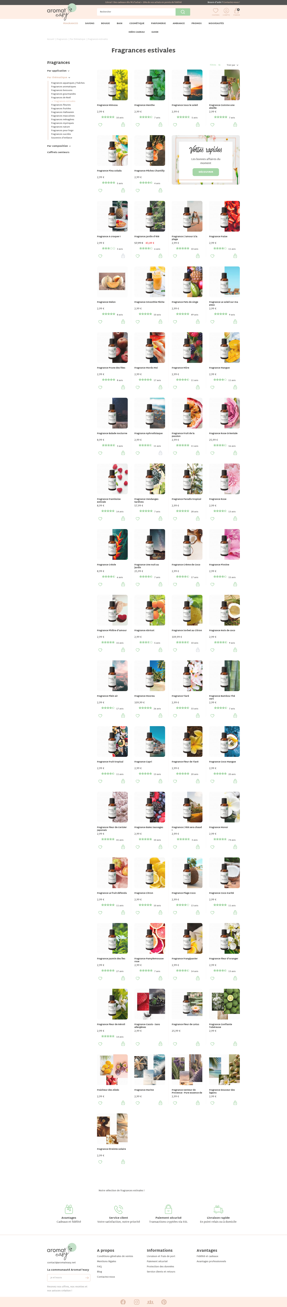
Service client (118, 1218)
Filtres (213, 65)
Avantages (68, 1218)
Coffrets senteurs (58, 152)
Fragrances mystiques (62, 123)
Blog (99, 1272)
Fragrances (58, 63)
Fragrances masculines (63, 116)
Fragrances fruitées (61, 109)
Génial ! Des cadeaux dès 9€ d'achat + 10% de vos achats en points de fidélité (143, 2)
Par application (57, 71)
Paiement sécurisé (168, 1218)
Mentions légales (106, 1262)
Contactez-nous (106, 1277)
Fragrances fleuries (61, 105)
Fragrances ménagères (62, 120)
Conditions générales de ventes (115, 1256)
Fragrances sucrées (61, 134)
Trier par (231, 65)
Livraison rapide (218, 1218)
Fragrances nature (60, 127)
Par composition (57, 146)
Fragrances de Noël (61, 98)
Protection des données (160, 1267)
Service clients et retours (161, 1272)
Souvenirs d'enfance (61, 138)
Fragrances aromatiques (63, 87)
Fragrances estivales (64, 101)
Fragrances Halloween (62, 112)
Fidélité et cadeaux (207, 1256)
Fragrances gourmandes (63, 94)
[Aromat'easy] (61, 12)
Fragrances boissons (61, 90)
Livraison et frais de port (161, 1256)
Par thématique (57, 78)
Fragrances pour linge (62, 130)
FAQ (99, 1267)
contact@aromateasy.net (61, 1263)
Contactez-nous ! (231, 2)
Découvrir (206, 172)
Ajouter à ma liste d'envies (100, 125)
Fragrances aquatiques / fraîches (68, 83)
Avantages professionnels (211, 1262)
